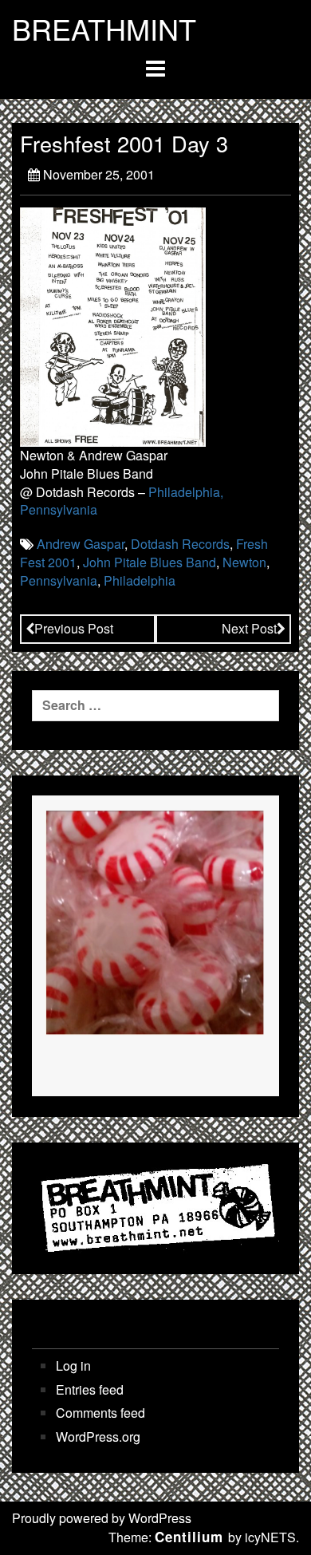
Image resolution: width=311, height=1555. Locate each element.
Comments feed (100, 1413)
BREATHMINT (104, 29)
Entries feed (90, 1390)
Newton (244, 562)
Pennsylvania (58, 580)
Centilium (189, 1536)
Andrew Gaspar (80, 544)
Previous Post (73, 628)
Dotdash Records (180, 544)
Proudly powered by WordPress (101, 1518)
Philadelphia (139, 580)
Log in (73, 1366)
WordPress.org (98, 1437)
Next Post (249, 628)
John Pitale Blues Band (149, 562)
